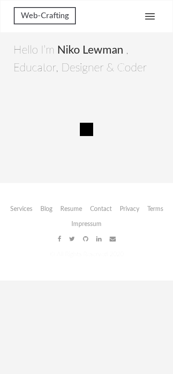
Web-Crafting (45, 16)
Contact (101, 209)
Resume (71, 209)
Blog (46, 209)
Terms (155, 209)
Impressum (86, 224)
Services (21, 209)
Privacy (129, 209)
